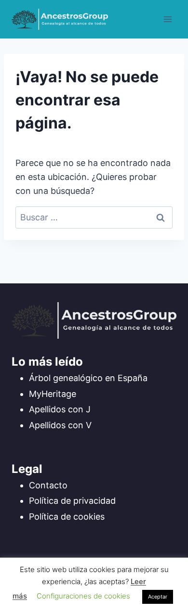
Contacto (48, 485)
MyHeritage (52, 394)
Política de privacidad (72, 501)
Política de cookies (67, 516)
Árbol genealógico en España (88, 378)
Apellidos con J (60, 409)
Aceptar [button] (157, 596)
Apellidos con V (60, 425)
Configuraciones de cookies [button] (83, 595)
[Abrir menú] (167, 19)
